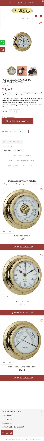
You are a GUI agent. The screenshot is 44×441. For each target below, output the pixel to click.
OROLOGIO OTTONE (22, 301)
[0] (33, 18)
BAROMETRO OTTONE (22, 236)
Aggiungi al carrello (19, 121)
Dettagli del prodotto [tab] (12, 150)
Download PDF (11, 141)
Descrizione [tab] (7, 146)
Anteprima (7, 231)
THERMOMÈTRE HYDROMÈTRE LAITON (22, 367)
